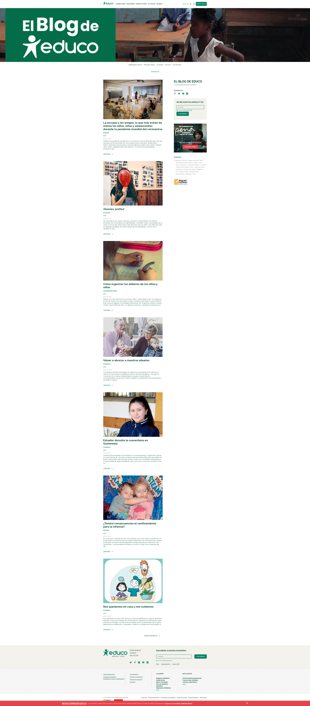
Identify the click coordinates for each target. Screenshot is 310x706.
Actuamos (160, 64)
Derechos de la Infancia (182, 167)
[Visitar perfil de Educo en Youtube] (183, 93)
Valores (191, 162)
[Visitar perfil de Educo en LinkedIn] (147, 662)
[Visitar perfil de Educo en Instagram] (187, 93)
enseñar (196, 162)
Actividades (192, 169)
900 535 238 (134, 655)
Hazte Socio (160, 680)
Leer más (106, 154)
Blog (184, 4)
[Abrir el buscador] (188, 4)
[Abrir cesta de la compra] (194, 4)
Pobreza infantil (193, 171)
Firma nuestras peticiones (192, 678)
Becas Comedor (162, 682)
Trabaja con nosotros (136, 679)
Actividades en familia (182, 162)
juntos (200, 162)
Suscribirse (182, 113)
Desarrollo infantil (199, 167)
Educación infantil (198, 160)
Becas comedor (183, 171)
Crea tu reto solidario (190, 680)
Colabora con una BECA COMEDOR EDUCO (178, 703)
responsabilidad (180, 174)
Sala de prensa (165, 664)
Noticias (168, 64)
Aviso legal (144, 697)
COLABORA (160, 673)
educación (185, 160)
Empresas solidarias (163, 688)
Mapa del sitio (203, 697)
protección (183, 165)
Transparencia (134, 674)
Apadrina (159, 686)
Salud (194, 174)
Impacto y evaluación (136, 677)
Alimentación (179, 169)
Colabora (159, 4)
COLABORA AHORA (190, 146)
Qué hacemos (131, 4)
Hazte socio (201, 4)
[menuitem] (121, 4)
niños (177, 171)
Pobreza (186, 169)
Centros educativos (190, 682)
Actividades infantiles (193, 165)
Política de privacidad (153, 697)
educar (178, 165)
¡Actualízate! (177, 64)
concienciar (203, 165)
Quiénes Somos (121, 4)
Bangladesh (200, 169)
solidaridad (188, 174)
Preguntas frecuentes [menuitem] (109, 677)
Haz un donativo (162, 684)
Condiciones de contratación (168, 697)
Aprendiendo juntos (135, 64)
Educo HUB (175, 664)
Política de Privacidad (187, 110)
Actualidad (151, 4)
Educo (192, 167)
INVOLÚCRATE (187, 673)
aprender (178, 160)
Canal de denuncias (109, 674)
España (190, 160)
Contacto (133, 653)
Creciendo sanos (149, 64)
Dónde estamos (135, 650)
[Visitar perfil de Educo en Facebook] (175, 93)
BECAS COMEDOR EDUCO (74, 703)
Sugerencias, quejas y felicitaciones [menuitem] (113, 679)
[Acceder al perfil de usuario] (191, 3)
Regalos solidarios (163, 678)
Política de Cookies (182, 697)
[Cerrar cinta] (247, 703)
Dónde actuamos (141, 4)
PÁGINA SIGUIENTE (150, 636)
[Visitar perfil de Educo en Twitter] (179, 93)
